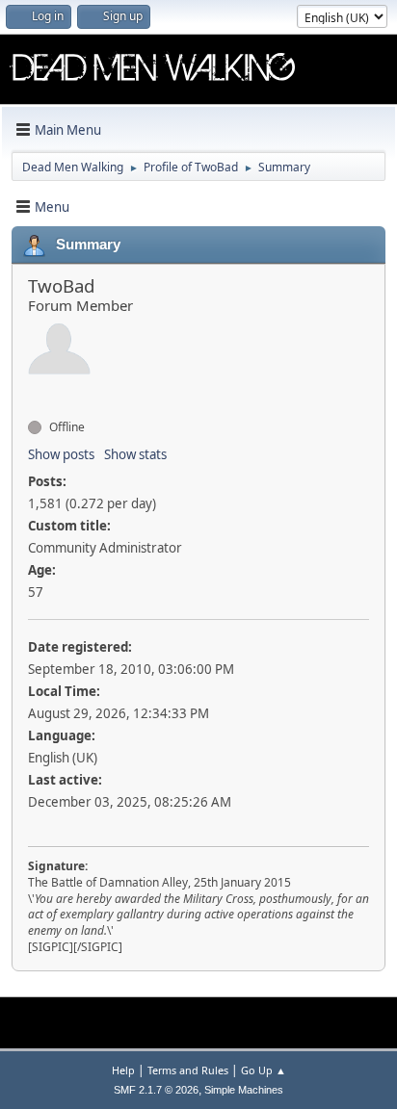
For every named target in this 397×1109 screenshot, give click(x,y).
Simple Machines (243, 1090)
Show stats (135, 454)
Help (123, 1070)
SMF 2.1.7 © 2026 (156, 1090)
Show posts (61, 454)
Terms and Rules (187, 1070)
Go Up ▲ (263, 1070)
